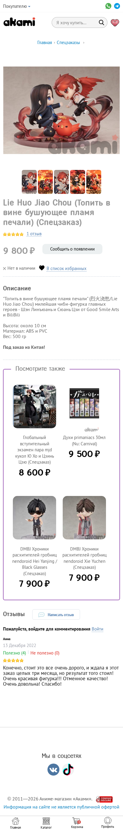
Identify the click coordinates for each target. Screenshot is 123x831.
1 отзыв (34, 233)
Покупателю (15, 6)
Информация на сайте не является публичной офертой (61, 807)
